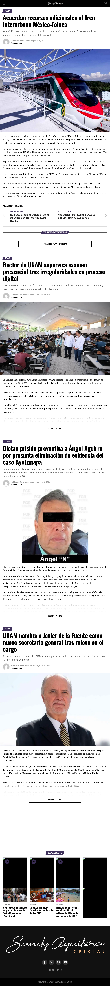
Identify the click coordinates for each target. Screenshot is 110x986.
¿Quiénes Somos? (55, 970)
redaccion (18, 43)
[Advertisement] (55, 827)
